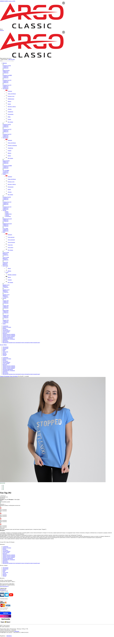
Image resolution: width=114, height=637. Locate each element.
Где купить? (5, 329)
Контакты (5, 333)
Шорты (9, 101)
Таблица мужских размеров (9, 335)
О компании (5, 325)
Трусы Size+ (10, 247)
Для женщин (5, 88)
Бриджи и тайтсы (12, 106)
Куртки (7, 212)
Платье (9, 119)
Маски (9, 277)
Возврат (4, 328)
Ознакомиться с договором (9, 339)
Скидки (4, 298)
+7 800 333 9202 (11, 59)
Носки (9, 268)
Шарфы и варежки (12, 274)
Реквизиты (5, 340)
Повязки (10, 279)
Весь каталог (5, 341)
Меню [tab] (5, 344)
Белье (4, 232)
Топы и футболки (12, 93)
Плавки (9, 150)
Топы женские (11, 237)
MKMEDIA (9, 635)
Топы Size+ (10, 244)
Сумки (6, 272)
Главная (2, 376)
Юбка (9, 116)
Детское (4, 210)
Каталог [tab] (2, 344)
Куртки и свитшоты (12, 145)
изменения (16, 631)
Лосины (9, 109)
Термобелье (10, 111)
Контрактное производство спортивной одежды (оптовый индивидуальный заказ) (21, 342)
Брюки (9, 104)
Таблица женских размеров (9, 334)
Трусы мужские (11, 242)
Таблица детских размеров (9, 336)
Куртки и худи (11, 96)
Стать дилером (6, 331)
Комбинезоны (11, 98)
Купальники (10, 114)
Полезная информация (8, 337)
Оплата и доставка (7, 327)
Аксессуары (5, 265)
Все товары (10, 121)
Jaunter (4, 323)
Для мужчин (5, 137)
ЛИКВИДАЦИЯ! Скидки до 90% (7, 1)
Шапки (9, 270)
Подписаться (3, 589)
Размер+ (4, 174)
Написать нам (3, 588)
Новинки (5, 63)
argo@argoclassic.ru (4, 586)
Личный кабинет (6, 330)
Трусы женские (11, 239)
